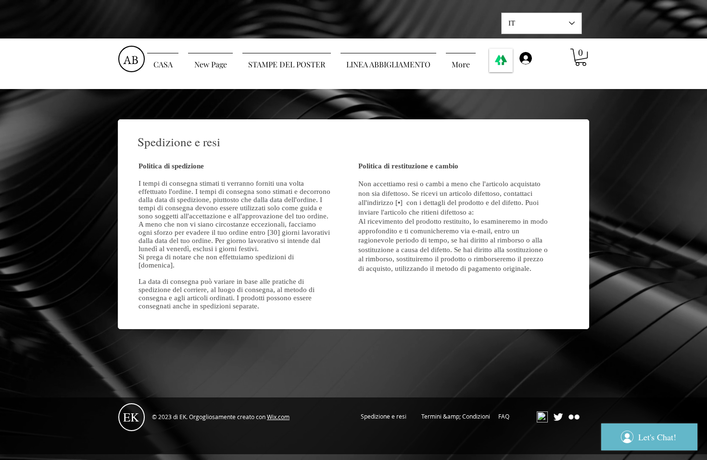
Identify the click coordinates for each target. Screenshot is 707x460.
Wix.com (278, 417)
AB (131, 59)
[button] (580, 57)
